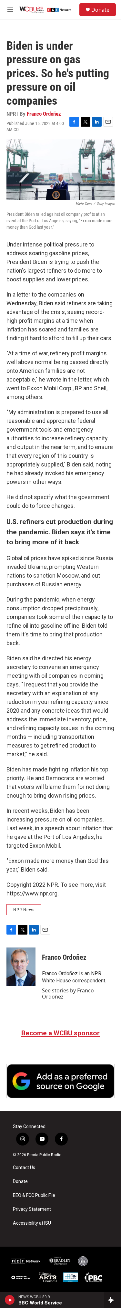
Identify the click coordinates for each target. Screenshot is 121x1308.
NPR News (24, 909)
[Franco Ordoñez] (20, 966)
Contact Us (24, 1167)
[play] (10, 1300)
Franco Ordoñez (44, 113)
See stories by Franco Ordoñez (68, 993)
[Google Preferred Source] (60, 1081)
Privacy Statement (32, 1209)
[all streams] (112, 1300)
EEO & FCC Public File (34, 1195)
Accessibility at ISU (32, 1223)
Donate (100, 10)
